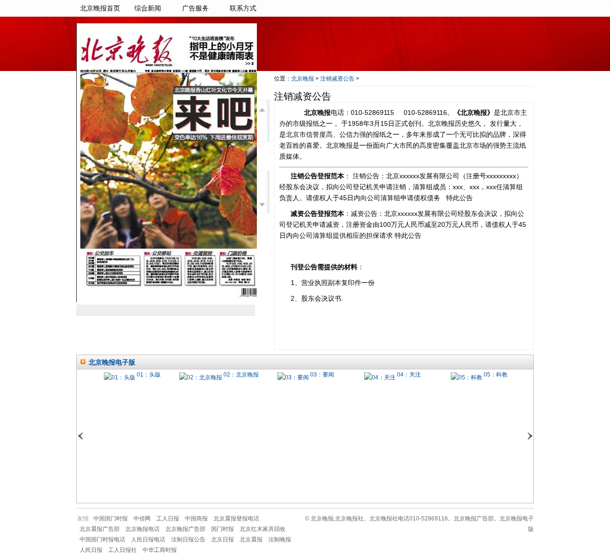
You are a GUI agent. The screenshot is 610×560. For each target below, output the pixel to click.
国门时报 (222, 529)
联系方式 (243, 8)
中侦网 (142, 518)
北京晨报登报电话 (236, 518)
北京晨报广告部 (100, 529)
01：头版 (149, 374)
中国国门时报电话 (102, 539)
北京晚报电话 (142, 529)
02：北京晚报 (241, 374)
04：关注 (409, 374)
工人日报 (167, 518)
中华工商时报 (159, 550)
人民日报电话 (148, 539)
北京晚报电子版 (112, 362)
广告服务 (195, 8)
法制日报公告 (188, 539)
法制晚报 (279, 539)
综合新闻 (147, 8)
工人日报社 (122, 550)
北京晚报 (302, 78)
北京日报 (222, 539)
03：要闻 (322, 374)
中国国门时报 (110, 518)
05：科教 (496, 374)
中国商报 (196, 518)
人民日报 (91, 550)
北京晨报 (251, 539)
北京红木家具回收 (262, 529)
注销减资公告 (337, 78)
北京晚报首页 (100, 8)
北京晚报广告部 (185, 529)
